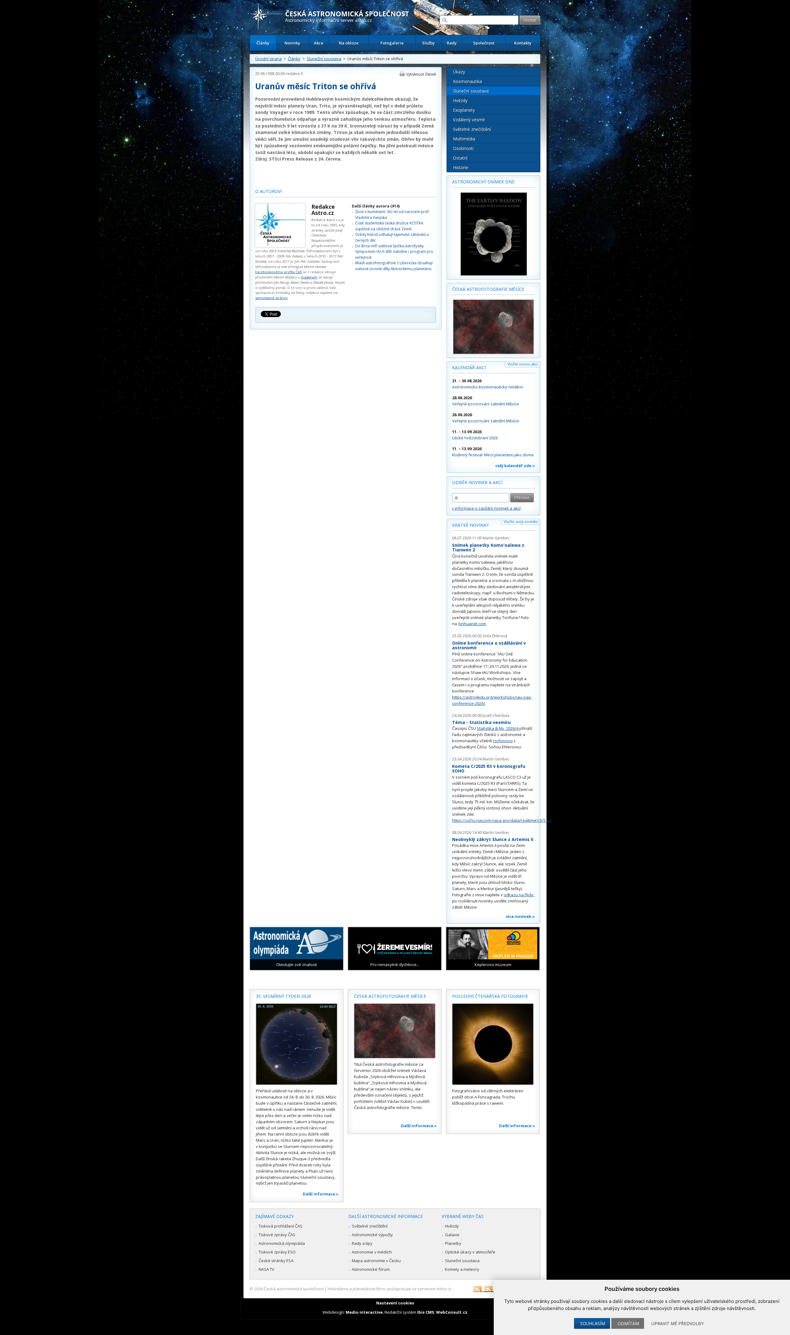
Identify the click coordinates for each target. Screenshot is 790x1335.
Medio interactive (364, 1312)
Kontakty (522, 43)
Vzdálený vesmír (469, 120)
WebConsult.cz (452, 1312)
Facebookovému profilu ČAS (278, 272)
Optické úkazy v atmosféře (470, 1252)
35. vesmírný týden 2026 (283, 996)
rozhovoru (503, 740)
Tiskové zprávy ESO (277, 1252)
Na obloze (349, 43)
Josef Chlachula (496, 715)
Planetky (453, 1243)
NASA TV (266, 1269)
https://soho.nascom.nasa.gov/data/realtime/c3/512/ (501, 820)
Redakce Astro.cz (323, 209)
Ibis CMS (425, 1312)
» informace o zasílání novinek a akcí (486, 508)
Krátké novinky (470, 525)
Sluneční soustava (324, 58)
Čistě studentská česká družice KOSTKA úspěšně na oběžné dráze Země (389, 225)
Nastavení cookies (395, 1303)
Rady (452, 43)
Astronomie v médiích (372, 1252)
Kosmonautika (467, 81)
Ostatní (460, 158)
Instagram (309, 277)
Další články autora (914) (376, 206)
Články (262, 43)
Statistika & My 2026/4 (497, 728)
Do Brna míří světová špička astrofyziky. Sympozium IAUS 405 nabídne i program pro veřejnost (394, 251)
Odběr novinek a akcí (477, 482)
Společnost (483, 43)
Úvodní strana (268, 58)
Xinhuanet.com (472, 623)
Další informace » (321, 1194)
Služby (428, 43)
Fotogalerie (392, 43)
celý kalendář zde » (515, 465)
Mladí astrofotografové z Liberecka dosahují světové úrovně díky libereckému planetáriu (394, 265)
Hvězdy (460, 100)
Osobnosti (463, 148)
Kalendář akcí (469, 367)
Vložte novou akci (522, 364)
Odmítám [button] (628, 1323)
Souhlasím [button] (592, 1323)
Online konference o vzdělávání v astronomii (489, 645)
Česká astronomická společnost (294, 1288)
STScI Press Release (291, 159)
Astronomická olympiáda (282, 1243)
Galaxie (452, 1234)
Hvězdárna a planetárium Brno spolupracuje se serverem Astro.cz (389, 1288)
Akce (318, 43)
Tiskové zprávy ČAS (277, 1234)
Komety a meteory (462, 1269)
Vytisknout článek (421, 74)
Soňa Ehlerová (495, 635)
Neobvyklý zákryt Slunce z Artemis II (492, 839)
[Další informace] (296, 1044)
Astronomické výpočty (372, 1234)
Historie (460, 167)
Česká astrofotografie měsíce (488, 289)
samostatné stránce (271, 297)
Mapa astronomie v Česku (376, 1260)
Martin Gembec (496, 538)
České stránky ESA (276, 1260)
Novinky (292, 43)
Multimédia (464, 139)
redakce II (294, 73)
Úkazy (459, 72)
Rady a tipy (362, 1243)
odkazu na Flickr (519, 895)
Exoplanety (464, 110)
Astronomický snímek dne (483, 182)
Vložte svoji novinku (521, 521)
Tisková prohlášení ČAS (280, 1226)
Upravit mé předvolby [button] (677, 1323)
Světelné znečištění (472, 129)
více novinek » (520, 916)
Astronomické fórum (371, 1269)
